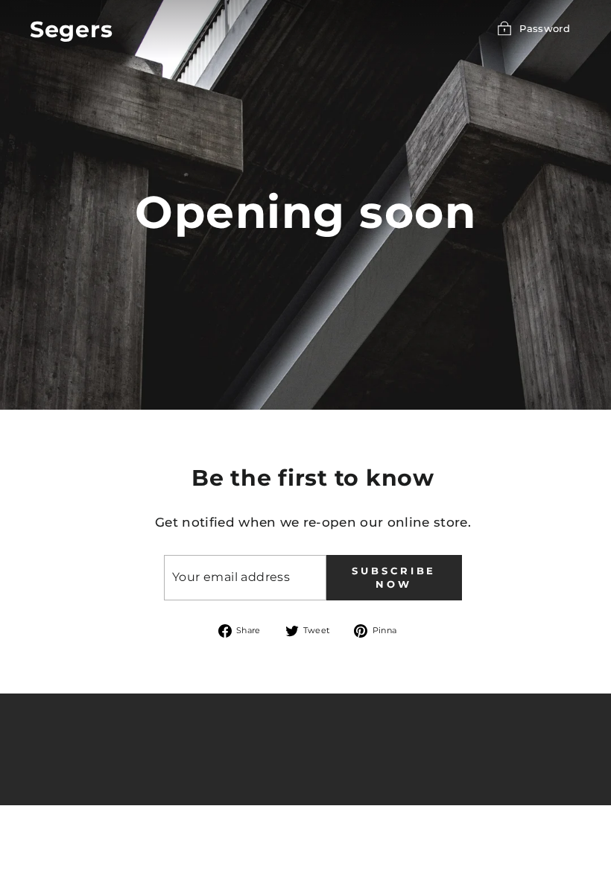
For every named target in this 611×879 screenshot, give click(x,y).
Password (544, 28)
